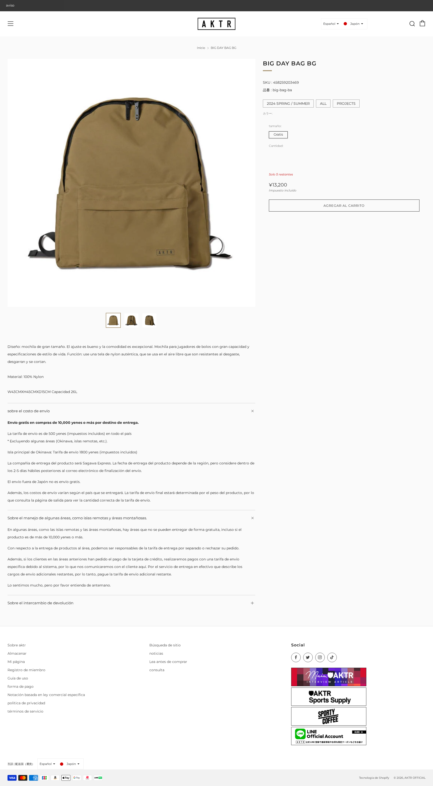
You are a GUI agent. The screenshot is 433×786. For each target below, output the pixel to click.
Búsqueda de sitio (165, 645)
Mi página (16, 661)
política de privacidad (26, 703)
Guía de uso (18, 678)
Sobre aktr (17, 645)
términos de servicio (25, 711)
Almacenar (17, 653)
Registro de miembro (26, 670)
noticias (156, 653)
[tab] (113, 320)
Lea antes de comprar (168, 661)
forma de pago (21, 686)
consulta (156, 670)
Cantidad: (276, 145)
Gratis (278, 134)
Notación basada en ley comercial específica (46, 695)
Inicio (201, 48)
